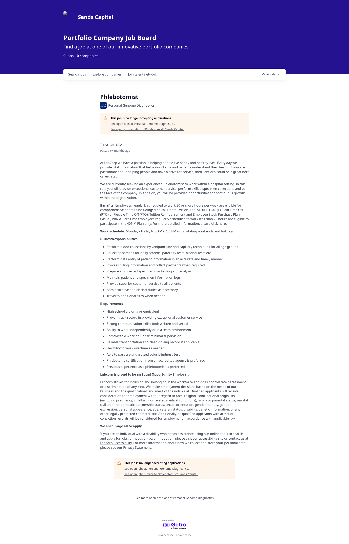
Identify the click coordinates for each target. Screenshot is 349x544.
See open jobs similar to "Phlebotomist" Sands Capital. (147, 129)
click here (218, 223)
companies (107, 74)
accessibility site (211, 438)
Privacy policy (165, 535)
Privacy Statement (137, 447)
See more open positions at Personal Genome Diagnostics (175, 498)
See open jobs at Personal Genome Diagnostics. (143, 124)
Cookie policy (183, 535)
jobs (77, 74)
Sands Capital (95, 17)
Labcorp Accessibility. (116, 443)
